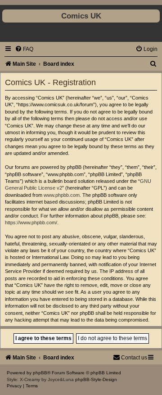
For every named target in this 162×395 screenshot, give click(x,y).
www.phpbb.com (62, 195)
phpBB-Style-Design (96, 379)
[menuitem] (24, 49)
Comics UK (81, 16)
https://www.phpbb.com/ (31, 222)
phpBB (40, 372)
